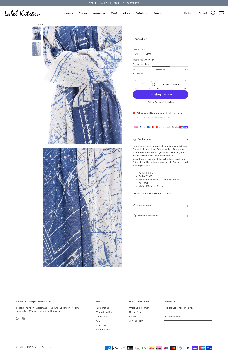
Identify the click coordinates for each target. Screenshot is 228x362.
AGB (98, 321)
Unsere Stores (136, 312)
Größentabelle (144, 205)
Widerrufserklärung (105, 312)
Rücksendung (102, 307)
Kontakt (133, 316)
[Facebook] (17, 318)
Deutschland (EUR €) (25, 347)
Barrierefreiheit (103, 329)
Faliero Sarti (139, 49)
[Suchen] (213, 13)
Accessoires (99, 13)
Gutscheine (142, 13)
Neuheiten (68, 13)
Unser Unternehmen (139, 307)
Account (203, 13)
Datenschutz (102, 316)
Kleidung (83, 13)
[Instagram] (23, 318)
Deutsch (188, 13)
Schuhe (126, 13)
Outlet (114, 13)
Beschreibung (144, 139)
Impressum (101, 325)
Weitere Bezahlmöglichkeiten (161, 102)
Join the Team (136, 321)
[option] (36, 33)
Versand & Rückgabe (147, 215)
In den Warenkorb (171, 84)
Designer (157, 13)
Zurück (38, 24)
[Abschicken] (210, 316)
